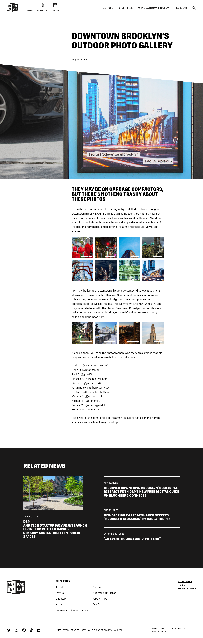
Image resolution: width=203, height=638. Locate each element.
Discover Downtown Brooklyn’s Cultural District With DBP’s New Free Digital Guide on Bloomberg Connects (141, 491)
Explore (108, 8)
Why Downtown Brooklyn (154, 8)
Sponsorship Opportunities (72, 610)
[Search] (194, 8)
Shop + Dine (126, 8)
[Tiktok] (32, 630)
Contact (97, 587)
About (59, 587)
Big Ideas (181, 8)
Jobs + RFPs (100, 598)
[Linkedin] (38, 630)
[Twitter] (9, 630)
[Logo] (12, 11)
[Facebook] (24, 630)
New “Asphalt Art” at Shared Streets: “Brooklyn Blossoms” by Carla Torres (137, 517)
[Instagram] (17, 630)
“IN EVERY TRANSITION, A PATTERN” (132, 539)
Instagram (153, 417)
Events (60, 593)
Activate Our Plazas (104, 593)
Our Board (99, 604)
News (59, 604)
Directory (61, 598)
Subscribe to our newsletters (187, 585)
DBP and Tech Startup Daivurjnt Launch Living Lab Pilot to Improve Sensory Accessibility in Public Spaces (55, 529)
